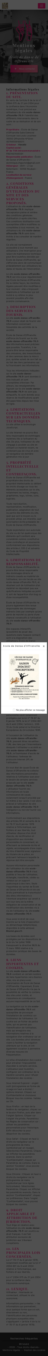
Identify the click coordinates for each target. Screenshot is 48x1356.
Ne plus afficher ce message (30, 710)
